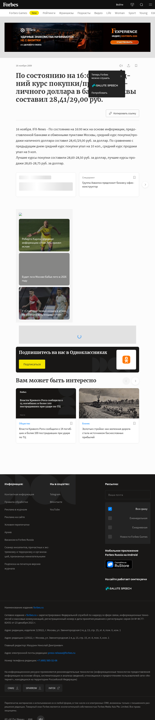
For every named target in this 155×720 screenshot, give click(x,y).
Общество (24, 423)
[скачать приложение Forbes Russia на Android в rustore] (118, 564)
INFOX (52, 688)
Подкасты (84, 13)
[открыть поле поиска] (141, 5)
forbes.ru (38, 607)
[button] (150, 5)
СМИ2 (11, 688)
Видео (98, 13)
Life (108, 13)
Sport (132, 13)
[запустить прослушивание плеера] (121, 66)
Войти (119, 4)
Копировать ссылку (124, 113)
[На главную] (10, 4)
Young (143, 13)
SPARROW (31, 688)
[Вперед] (145, 185)
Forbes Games (23, 13)
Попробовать (99, 92)
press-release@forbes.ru (61, 653)
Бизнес (86, 423)
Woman (120, 13)
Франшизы (66, 13)
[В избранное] (134, 177)
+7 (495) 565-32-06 (47, 660)
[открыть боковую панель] (132, 5)
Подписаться (32, 364)
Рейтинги (49, 13)
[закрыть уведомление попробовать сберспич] (121, 76)
